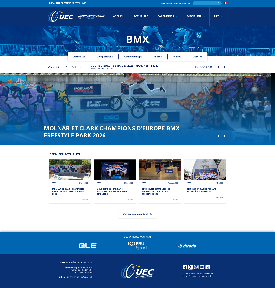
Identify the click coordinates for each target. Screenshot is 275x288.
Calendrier (165, 16)
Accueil (118, 16)
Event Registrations (182, 3)
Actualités (79, 56)
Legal (185, 276)
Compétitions (105, 56)
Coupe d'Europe (133, 56)
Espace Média (166, 3)
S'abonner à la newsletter (201, 276)
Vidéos (177, 56)
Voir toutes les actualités (137, 214)
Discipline (194, 16)
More (195, 56)
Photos (158, 56)
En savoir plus (83, 200)
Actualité (140, 16)
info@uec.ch (87, 277)
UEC (216, 16)
